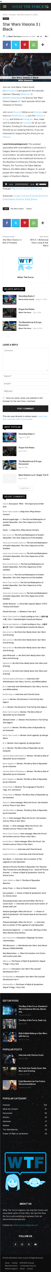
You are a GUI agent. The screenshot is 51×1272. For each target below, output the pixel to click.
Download (37, 188)
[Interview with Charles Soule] (9, 1058)
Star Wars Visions (17, 209)
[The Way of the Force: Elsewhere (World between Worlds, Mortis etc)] (9, 1010)
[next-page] (8, 335)
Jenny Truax (8, 888)
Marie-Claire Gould (26, 299)
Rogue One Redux (26, 309)
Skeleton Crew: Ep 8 (27, 611)
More (34, 199)
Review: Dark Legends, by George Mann (23, 743)
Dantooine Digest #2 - (12, 930)
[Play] (6, 184)
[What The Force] (4, 36)
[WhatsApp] (34, 45)
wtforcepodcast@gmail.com (25, 1225)
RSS (29, 199)
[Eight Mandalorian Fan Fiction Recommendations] (9, 1085)
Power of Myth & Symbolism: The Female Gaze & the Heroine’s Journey (25, 914)
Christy (6, 826)
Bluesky (37, 112)
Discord (17, 112)
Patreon (6, 137)
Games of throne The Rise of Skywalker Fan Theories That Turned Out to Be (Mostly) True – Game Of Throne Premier (25, 870)
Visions (29, 209)
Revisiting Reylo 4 (26, 296)
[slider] (43, 184)
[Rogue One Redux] (9, 313)
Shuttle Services (9, 611)
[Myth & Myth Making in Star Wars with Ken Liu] (9, 1037)
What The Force (14, 36)
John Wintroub (9, 655)
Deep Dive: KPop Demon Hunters (25, 530)
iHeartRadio (9, 199)
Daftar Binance (9, 603)
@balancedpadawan (12, 97)
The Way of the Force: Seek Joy (32, 1020)
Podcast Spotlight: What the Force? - (18, 911)
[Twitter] (16, 45)
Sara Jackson (8, 893)
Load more (24, 488)
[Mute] (37, 184)
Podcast (12, 15)
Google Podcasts (22, 195)
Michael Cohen (9, 719)
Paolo (5, 530)
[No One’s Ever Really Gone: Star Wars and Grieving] (9, 1072)
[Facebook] (7, 45)
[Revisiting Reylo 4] (9, 299)
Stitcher (21, 199)
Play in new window (21, 188)
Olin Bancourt (9, 945)
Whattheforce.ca (19, 115)
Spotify (35, 195)
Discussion (7, 303)
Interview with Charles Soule (27, 694)
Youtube (27, 122)
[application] (25, 184)
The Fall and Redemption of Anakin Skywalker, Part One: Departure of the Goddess (24, 522)
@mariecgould (10, 90)
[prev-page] (4, 335)
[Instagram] (22, 1244)
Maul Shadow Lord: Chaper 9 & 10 (33, 475)
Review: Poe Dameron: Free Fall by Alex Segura (27, 707)
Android (44, 195)
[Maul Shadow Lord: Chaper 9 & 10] (9, 478)
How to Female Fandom (26, 888)
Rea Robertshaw (9, 953)
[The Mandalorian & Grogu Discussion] (9, 326)
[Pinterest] (25, 45)
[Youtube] (35, 1244)
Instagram (28, 119)
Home (5, 15)
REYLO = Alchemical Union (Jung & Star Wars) (39, 243)
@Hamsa (25, 94)
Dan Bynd (7, 859)
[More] (43, 45)
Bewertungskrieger (11, 519)
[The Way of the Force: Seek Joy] (9, 1024)
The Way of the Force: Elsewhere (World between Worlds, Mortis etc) (33, 1009)
